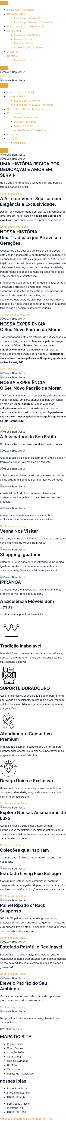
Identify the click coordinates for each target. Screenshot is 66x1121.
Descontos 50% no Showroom (25, 26)
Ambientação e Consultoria (30, 47)
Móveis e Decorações (27, 35)
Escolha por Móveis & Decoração (34, 22)
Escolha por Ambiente (27, 18)
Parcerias (19, 60)
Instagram (13, 51)
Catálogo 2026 (16, 14)
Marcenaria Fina (23, 43)
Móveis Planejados (25, 39)
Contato (12, 56)
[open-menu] (4, 3)
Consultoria (14, 30)
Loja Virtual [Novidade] (20, 9)
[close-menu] (4, 68)
